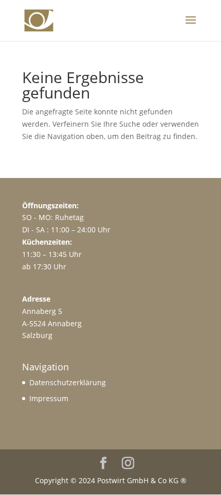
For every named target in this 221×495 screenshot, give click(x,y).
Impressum (48, 398)
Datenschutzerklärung (67, 382)
